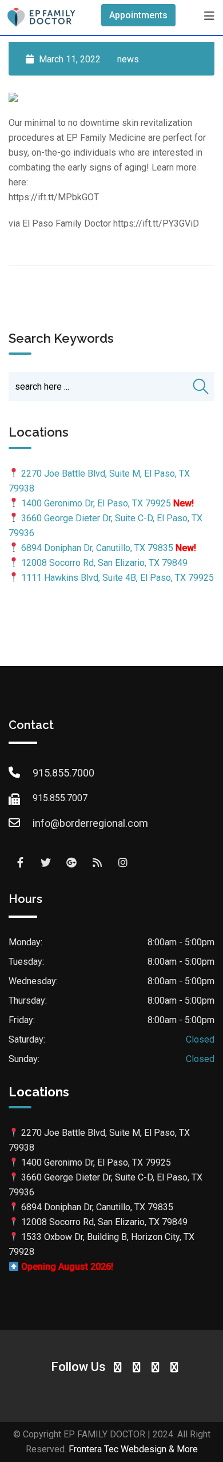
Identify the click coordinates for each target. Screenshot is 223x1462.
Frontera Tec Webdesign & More (133, 1449)
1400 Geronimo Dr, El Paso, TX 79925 (96, 503)
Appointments (138, 15)
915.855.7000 (63, 773)
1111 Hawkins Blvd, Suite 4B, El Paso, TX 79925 (117, 577)
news (128, 59)
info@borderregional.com (90, 823)
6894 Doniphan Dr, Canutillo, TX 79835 (97, 547)
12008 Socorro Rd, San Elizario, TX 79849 (104, 562)
